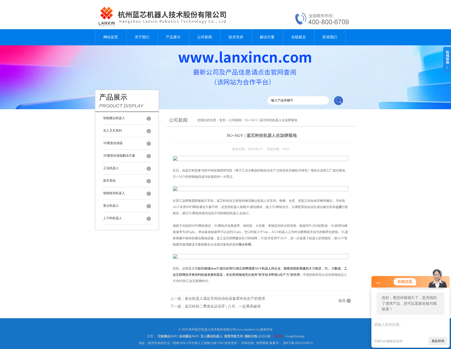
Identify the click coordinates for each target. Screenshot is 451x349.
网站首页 (110, 37)
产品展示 (173, 37)
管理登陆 (262, 343)
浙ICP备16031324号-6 (298, 343)
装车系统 (109, 180)
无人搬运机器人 (211, 336)
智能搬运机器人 (114, 118)
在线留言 (298, 37)
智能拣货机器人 (114, 193)
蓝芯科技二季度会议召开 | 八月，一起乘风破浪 (223, 306)
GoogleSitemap (294, 336)
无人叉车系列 (112, 130)
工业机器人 (111, 168)
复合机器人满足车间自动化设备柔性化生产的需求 (225, 299)
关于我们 (142, 37)
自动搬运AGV (189, 336)
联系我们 (330, 37)
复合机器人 (111, 205)
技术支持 (236, 37)
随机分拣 (251, 336)
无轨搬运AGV (167, 336)
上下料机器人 (112, 218)
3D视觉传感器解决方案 (119, 155)
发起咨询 (438, 341)
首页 (222, 120)
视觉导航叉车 (233, 336)
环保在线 (247, 343)
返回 (342, 301)
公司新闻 (204, 37)
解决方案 (267, 37)
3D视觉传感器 (113, 143)
